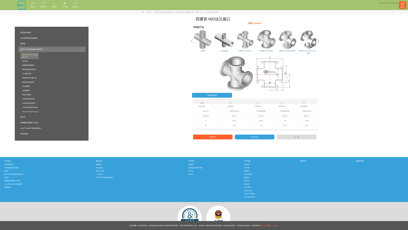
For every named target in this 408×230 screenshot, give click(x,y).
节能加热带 (24, 134)
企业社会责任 (248, 190)
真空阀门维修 (100, 171)
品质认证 (246, 181)
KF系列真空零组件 (28, 99)
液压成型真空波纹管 (29, 69)
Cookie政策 (273, 225)
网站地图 (395, 3)
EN (387, 3)
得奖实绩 (246, 184)
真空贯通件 (26, 90)
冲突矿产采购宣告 (249, 194)
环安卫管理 (247, 187)
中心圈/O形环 (26, 73)
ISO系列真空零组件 (28, 103)
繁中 (379, 3)
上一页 (296, 137)
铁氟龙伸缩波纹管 (28, 65)
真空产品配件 (26, 95)
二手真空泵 (99, 174)
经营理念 (246, 171)
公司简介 (246, 164)
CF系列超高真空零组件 (30, 107)
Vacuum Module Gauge (30, 111)
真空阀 (22, 44)
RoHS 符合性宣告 (249, 197)
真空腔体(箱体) (25, 32)
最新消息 (99, 164)
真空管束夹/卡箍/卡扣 (29, 78)
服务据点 (246, 177)
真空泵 (22, 117)
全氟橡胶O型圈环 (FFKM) (29, 123)
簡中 (383, 3)
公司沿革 (246, 168)
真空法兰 (25, 61)
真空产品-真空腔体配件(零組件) (31, 49)
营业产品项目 (248, 174)
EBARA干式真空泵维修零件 (104, 177)
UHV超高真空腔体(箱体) (29, 38)
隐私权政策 (264, 225)
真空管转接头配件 (28, 82)
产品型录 (191, 164)
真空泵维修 (99, 168)
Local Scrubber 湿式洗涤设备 (30, 128)
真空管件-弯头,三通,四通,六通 (29, 56)
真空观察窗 (26, 86)
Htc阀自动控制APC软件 (195, 168)
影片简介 (191, 174)
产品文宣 (191, 171)
